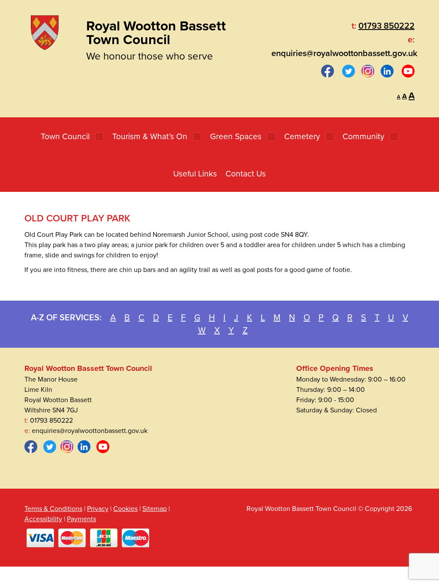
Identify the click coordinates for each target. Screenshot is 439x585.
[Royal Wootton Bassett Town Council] (44, 31)
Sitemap (154, 508)
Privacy (97, 508)
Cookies (125, 508)
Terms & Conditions (53, 508)
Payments (81, 519)
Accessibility (43, 519)
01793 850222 (386, 26)
